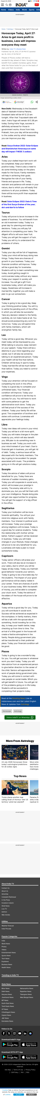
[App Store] (29, 1044)
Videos (11, 10)
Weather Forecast (8, 926)
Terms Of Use (18, 1070)
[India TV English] (21, 5)
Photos (4, 946)
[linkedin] (25, 1033)
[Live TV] (37, 4)
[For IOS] (29, 1057)
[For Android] (10, 1057)
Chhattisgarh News (8, 1012)
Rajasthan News (25, 991)
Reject (31, 1094)
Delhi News (5, 991)
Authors (4, 912)
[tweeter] (9, 1033)
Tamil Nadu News (8, 1006)
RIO (22, 1072)
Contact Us (5, 888)
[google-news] (30, 1033)
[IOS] (29, 1)
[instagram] (14, 1033)
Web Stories (6, 915)
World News (6, 944)
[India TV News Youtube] (38, 1)
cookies (7, 1094)
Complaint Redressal (9, 897)
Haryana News (7, 994)
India (18, 10)
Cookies (5, 1090)
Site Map (8, 1070)
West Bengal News (26, 997)
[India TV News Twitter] (36, 1)
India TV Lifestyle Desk (18, 49)
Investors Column (8, 903)
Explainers (5, 961)
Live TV (4, 909)
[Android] (31, 1)
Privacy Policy (30, 1070)
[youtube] (20, 1033)
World (24, 10)
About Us (5, 891)
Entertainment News (9, 952)
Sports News (6, 955)
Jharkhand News (7, 997)
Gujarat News (6, 1015)
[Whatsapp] (32, 102)
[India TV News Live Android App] (10, 1044)
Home (3, 10)
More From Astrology (20, 740)
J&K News (5, 1018)
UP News (5, 1009)
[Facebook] (4, 1033)
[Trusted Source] (19, 102)
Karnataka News (7, 1021)
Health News (6, 967)
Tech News (5, 958)
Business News (7, 964)
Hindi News (5, 906)
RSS (27, 1072)
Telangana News (26, 994)
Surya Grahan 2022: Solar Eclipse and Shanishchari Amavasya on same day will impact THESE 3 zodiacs (20, 149)
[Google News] (7, 102)
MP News (5, 1000)
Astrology (10, 29)
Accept (19, 1094)
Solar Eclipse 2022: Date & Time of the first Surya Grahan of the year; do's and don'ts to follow (19, 204)
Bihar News (5, 988)
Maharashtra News (26, 988)
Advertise (5, 894)
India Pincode (6, 929)
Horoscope (7, 711)
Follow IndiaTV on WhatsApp (18, 717)
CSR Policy (14, 1072)
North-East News (8, 1003)
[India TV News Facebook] (34, 1)
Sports (31, 10)
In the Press (6, 900)
